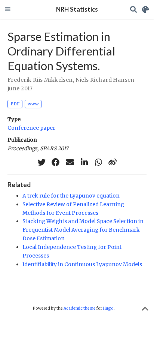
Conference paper (31, 127)
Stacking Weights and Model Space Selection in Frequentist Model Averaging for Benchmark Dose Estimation (83, 230)
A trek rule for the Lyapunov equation (71, 195)
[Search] (133, 9)
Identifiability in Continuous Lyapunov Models (82, 264)
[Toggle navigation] (7, 9)
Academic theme (80, 308)
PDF (14, 103)
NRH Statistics (77, 9)
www (33, 103)
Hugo (108, 308)
